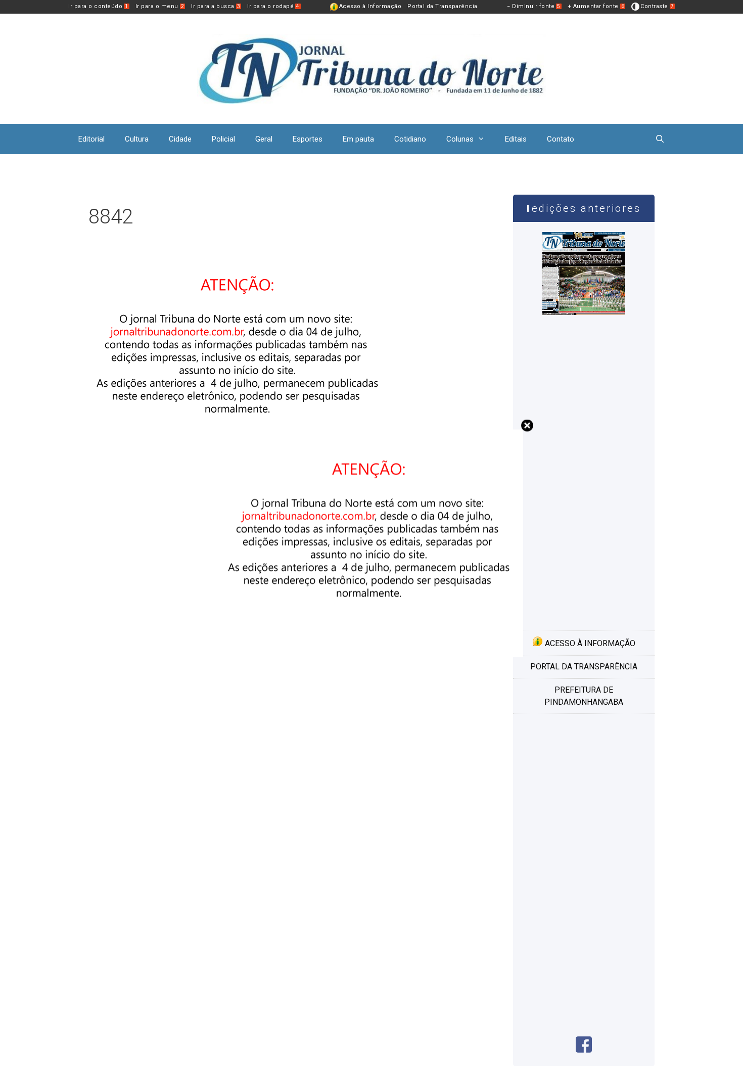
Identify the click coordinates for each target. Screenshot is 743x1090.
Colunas (460, 139)
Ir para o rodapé (273, 6)
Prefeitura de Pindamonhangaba (583, 696)
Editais (516, 139)
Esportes (307, 139)
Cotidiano (410, 139)
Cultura (137, 139)
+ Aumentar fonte (596, 6)
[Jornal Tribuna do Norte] (371, 68)
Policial (223, 139)
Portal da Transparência (442, 6)
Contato (560, 139)
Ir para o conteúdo (98, 6)
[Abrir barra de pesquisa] (660, 139)
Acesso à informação (589, 643)
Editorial (91, 139)
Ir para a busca (215, 6)
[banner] (371, 654)
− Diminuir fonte (534, 6)
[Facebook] (584, 1050)
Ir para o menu (159, 6)
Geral (263, 139)
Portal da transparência (583, 666)
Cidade (180, 139)
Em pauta (358, 139)
